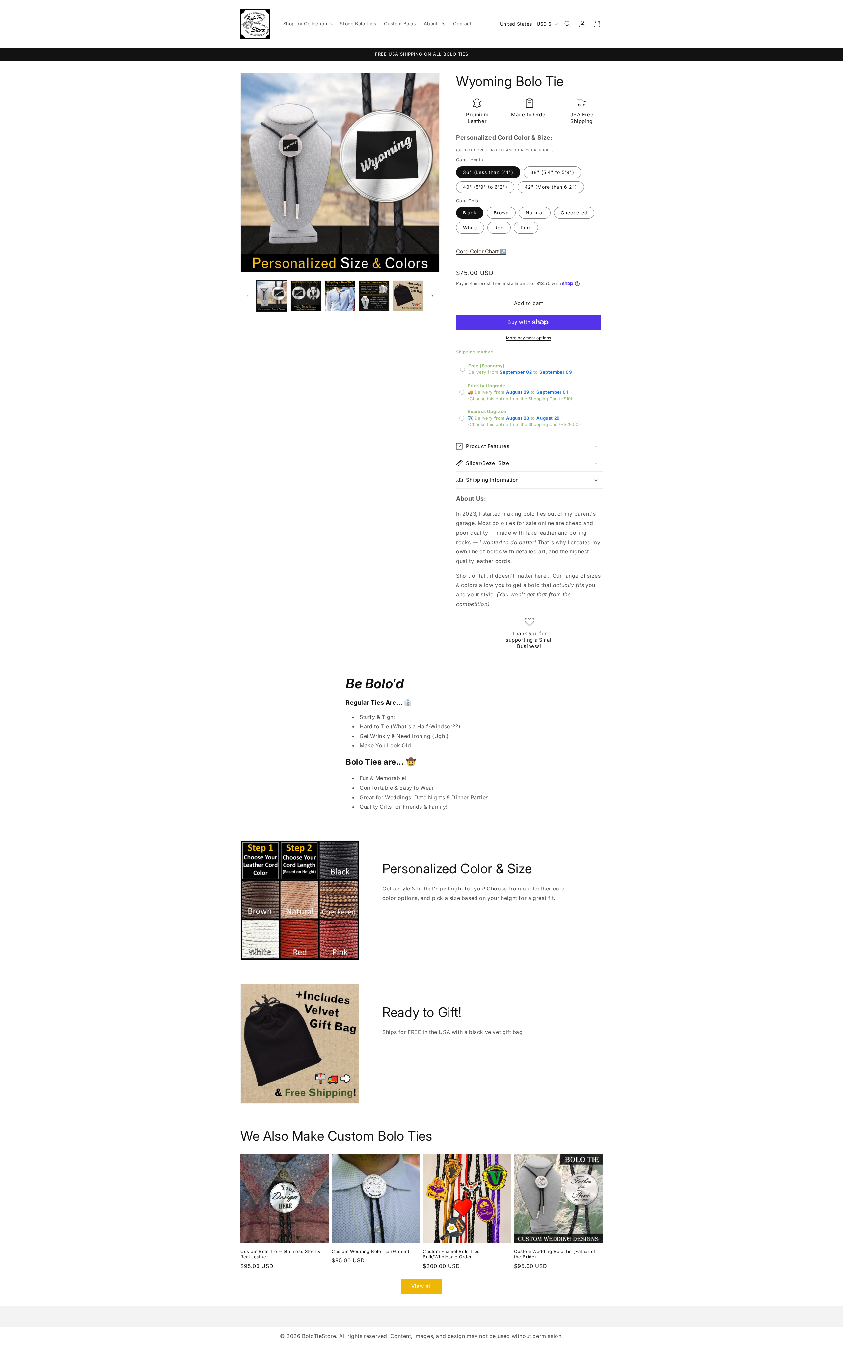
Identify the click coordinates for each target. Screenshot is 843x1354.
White (470, 227)
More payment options (528, 337)
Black (469, 212)
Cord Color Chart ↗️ (481, 251)
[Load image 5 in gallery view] (408, 295)
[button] (307, 24)
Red (499, 227)
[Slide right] (432, 296)
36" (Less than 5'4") (488, 172)
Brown (501, 212)
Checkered (574, 212)
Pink (526, 227)
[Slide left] (247, 296)
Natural (535, 212)
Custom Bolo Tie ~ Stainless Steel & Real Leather (280, 1254)
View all (421, 1286)
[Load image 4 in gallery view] (374, 295)
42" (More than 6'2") (551, 187)
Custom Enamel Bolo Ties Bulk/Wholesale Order (451, 1254)
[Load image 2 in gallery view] (305, 295)
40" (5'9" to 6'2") (485, 187)
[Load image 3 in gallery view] (340, 295)
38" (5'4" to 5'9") (552, 172)
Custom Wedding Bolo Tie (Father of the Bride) (555, 1254)
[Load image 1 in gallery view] (272, 295)
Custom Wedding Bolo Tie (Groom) (371, 1251)
